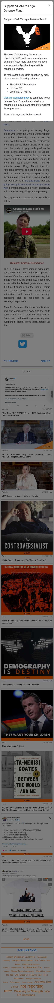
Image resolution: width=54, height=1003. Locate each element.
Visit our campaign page (17, 97)
